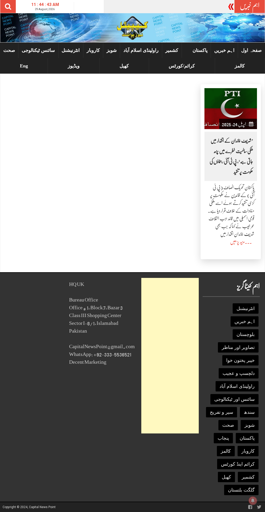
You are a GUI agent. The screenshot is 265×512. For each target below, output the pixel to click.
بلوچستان (246, 334)
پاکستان (200, 50)
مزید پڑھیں (237, 242)
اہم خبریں (224, 50)
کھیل (124, 65)
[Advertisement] (170, 355)
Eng (24, 65)
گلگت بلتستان (241, 490)
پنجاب (223, 438)
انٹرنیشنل (71, 50)
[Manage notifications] (253, 500)
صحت (9, 50)
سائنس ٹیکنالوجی (38, 50)
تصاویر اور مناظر (238, 347)
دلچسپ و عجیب (239, 373)
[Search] (8, 6)
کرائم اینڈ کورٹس (238, 464)
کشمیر (171, 50)
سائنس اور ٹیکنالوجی (234, 399)
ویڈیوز (74, 65)
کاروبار (93, 50)
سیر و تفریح (221, 412)
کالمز (240, 65)
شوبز (112, 50)
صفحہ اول (251, 50)
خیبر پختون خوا (240, 360)
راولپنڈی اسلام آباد (141, 50)
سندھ (249, 412)
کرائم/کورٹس (182, 65)
